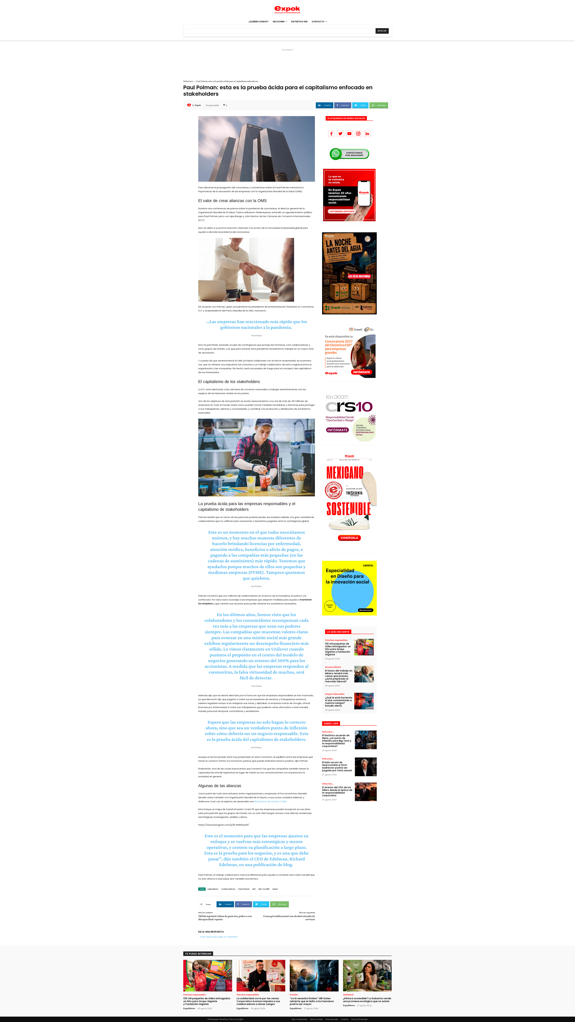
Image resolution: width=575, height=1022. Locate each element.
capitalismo (212, 889)
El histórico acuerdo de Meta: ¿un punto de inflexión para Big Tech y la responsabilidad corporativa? (336, 741)
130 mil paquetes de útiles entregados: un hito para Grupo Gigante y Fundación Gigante (338, 649)
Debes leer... (188, 81)
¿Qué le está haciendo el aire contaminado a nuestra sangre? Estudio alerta (338, 701)
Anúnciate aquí (332, 1019)
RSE (253, 889)
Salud (274, 889)
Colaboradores (228, 889)
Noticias (294, 994)
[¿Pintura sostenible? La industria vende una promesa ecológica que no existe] (367, 976)
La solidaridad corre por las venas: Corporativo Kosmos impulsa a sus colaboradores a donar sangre (258, 1001)
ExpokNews (189, 1008)
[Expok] (189, 105)
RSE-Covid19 (263, 889)
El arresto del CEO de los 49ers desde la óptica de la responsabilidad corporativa (337, 791)
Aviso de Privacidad (359, 1019)
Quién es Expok (316, 1019)
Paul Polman (243, 889)
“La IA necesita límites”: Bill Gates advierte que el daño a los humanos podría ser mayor (312, 1001)
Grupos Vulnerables (334, 694)
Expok (198, 105)
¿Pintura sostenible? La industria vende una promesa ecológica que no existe (367, 1000)
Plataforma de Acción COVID (270, 801)
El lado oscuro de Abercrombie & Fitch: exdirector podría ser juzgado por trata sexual (337, 766)
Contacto (344, 1019)
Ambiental (348, 994)
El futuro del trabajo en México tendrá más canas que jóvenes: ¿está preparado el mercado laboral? (338, 676)
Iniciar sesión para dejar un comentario (218, 936)
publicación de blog (272, 864)
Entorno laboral (333, 667)
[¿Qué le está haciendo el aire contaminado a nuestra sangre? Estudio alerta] (364, 701)
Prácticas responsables (336, 640)
